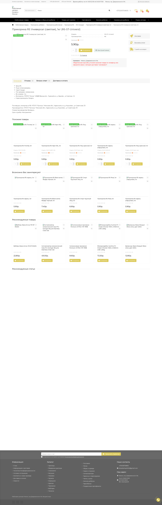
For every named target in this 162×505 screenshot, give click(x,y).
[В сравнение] (66, 39)
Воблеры (51, 488)
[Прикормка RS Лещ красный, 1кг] (81, 133)
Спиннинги (52, 470)
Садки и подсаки (89, 471)
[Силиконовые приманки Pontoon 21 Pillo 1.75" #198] (81, 233)
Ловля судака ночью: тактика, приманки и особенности (32, 300)
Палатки (51, 491)
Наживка (51, 476)
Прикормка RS (69, 25)
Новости (43, 1)
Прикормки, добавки (37, 25)
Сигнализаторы (88, 473)
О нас (15, 465)
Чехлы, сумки (87, 478)
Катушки (51, 473)
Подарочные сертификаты (92, 486)
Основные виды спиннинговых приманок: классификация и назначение (38, 440)
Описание (18, 81)
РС (105, 36)
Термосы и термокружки (91, 476)
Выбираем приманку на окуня (23, 335)
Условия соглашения (20, 473)
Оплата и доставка (17, 1)
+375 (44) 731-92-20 (66, 1)
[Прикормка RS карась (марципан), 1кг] (108, 133)
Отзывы (28, 81)
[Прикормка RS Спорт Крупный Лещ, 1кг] (81, 186)
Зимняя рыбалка (101, 20)
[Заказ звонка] (158, 500)
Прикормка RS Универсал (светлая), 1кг (98, 25)
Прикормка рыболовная (54, 25)
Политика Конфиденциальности (24, 470)
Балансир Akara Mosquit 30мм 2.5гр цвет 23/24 (135, 247)
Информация (17, 462)
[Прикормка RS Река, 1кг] (108, 186)
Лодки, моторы (141, 20)
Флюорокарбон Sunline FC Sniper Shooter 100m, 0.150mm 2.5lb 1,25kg (107, 248)
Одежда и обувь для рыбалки (45, 20)
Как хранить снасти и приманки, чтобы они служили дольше (34, 405)
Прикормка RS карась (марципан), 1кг (105, 146)
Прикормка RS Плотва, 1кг (23, 146)
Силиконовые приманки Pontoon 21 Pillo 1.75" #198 (78, 247)
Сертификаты (86, 20)
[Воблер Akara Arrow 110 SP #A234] (25, 233)
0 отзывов (83, 55)
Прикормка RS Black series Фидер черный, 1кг (51, 199)
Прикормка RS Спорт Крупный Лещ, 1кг (80, 199)
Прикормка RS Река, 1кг (105, 199)
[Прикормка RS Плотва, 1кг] (25, 133)
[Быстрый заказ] (34, 163)
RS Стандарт (80, 25)
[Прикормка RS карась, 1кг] (25, 186)
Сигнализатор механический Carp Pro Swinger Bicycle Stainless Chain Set (52, 248)
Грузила (51, 478)
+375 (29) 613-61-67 (54, 1)
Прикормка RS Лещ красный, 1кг (80, 146)
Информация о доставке (21, 468)
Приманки (51, 486)
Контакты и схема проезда (31, 1)
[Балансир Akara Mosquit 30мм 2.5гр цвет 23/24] (136, 233)
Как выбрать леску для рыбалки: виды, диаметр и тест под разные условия (39, 370)
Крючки (51, 483)
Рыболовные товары (22, 20)
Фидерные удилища (55, 468)
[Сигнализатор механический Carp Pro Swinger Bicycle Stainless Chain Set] (53, 233)
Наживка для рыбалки (121, 20)
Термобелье (87, 483)
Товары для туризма (68, 20)
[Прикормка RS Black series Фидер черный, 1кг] (53, 186)
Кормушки (52, 481)
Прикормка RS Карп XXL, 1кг (51, 146)
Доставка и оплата (60, 81)
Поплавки (86, 463)
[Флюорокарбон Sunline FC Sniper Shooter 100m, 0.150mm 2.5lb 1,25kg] (108, 233)
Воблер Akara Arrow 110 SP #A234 (25, 246)
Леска (85, 466)
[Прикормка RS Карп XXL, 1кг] (53, 133)
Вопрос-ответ (43, 81)
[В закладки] (66, 35)
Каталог (50, 462)
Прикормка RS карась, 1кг (22, 199)
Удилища (51, 465)
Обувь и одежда (88, 468)
